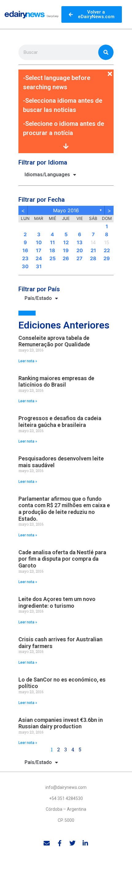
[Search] (106, 52)
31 (39, 266)
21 (93, 250)
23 (25, 258)
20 (79, 250)
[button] (66, 70)
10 (39, 242)
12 (66, 242)
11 (52, 242)
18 (52, 250)
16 (25, 250)
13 (80, 242)
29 (106, 258)
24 (39, 258)
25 (52, 258)
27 (79, 258)
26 (66, 258)
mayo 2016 (66, 210)
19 (66, 250)
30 (25, 266)
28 (93, 258)
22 (107, 250)
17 (38, 250)
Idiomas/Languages (47, 174)
